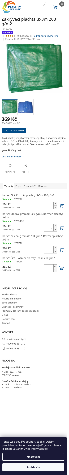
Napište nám (8, 318)
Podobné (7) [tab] (29, 186)
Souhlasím (33, 467)
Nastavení (33, 457)
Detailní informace (12, 156)
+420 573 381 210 (15, 348)
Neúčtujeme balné (12, 298)
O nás (5, 314)
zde (45, 448)
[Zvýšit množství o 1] (55, 204)
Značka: (22, 39)
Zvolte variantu (14, 130)
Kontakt (6, 322)
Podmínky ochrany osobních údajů (20, 310)
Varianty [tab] (8, 186)
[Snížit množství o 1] (55, 207)
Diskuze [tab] (42, 186)
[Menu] (62, 4)
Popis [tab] (18, 186)
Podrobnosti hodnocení (45, 35)
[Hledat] (45, 4)
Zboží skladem (9, 302)
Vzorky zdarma (9, 294)
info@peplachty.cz (16, 338)
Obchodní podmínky (12, 306)
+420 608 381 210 (15, 343)
